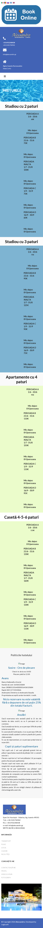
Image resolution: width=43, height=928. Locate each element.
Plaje (3, 844)
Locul (3, 848)
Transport (6, 841)
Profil (4, 871)
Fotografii (6, 877)
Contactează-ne (8, 868)
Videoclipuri (6, 874)
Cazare (4, 851)
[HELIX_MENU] (5, 76)
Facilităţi (5, 854)
